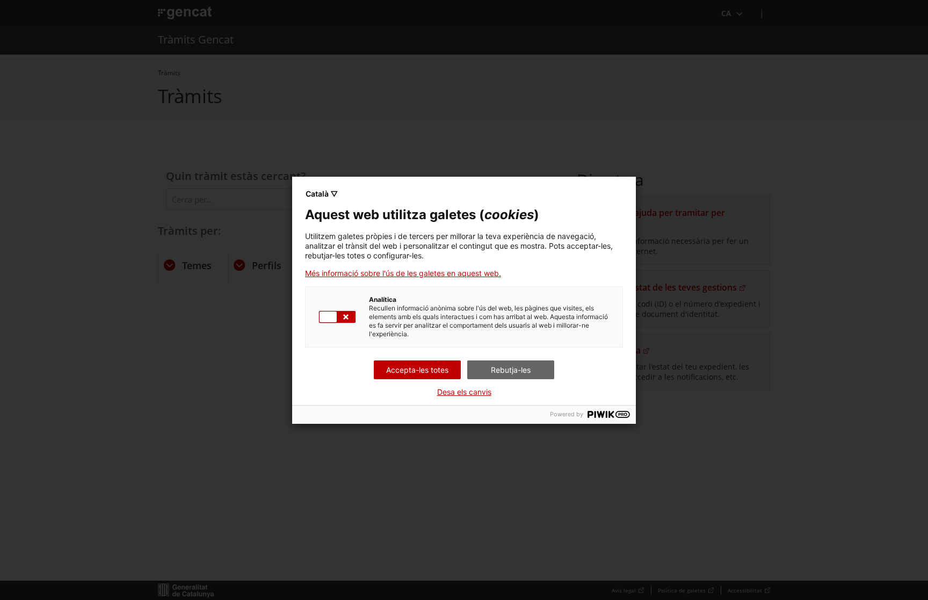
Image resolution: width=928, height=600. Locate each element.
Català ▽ (322, 193)
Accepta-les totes (417, 369)
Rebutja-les (511, 369)
